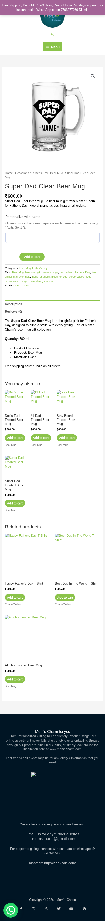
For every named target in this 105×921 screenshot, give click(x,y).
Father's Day (39, 172)
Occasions (22, 172)
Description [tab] (13, 304)
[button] (53, 34)
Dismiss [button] (84, 10)
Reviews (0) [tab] (13, 311)
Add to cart (32, 256)
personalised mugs (80, 276)
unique (50, 281)
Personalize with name (22, 217)
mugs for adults (41, 276)
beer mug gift (33, 272)
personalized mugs (16, 281)
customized (66, 272)
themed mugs (37, 281)
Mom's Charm (21, 285)
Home (9, 172)
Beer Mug (56, 172)
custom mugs (50, 272)
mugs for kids (59, 276)
